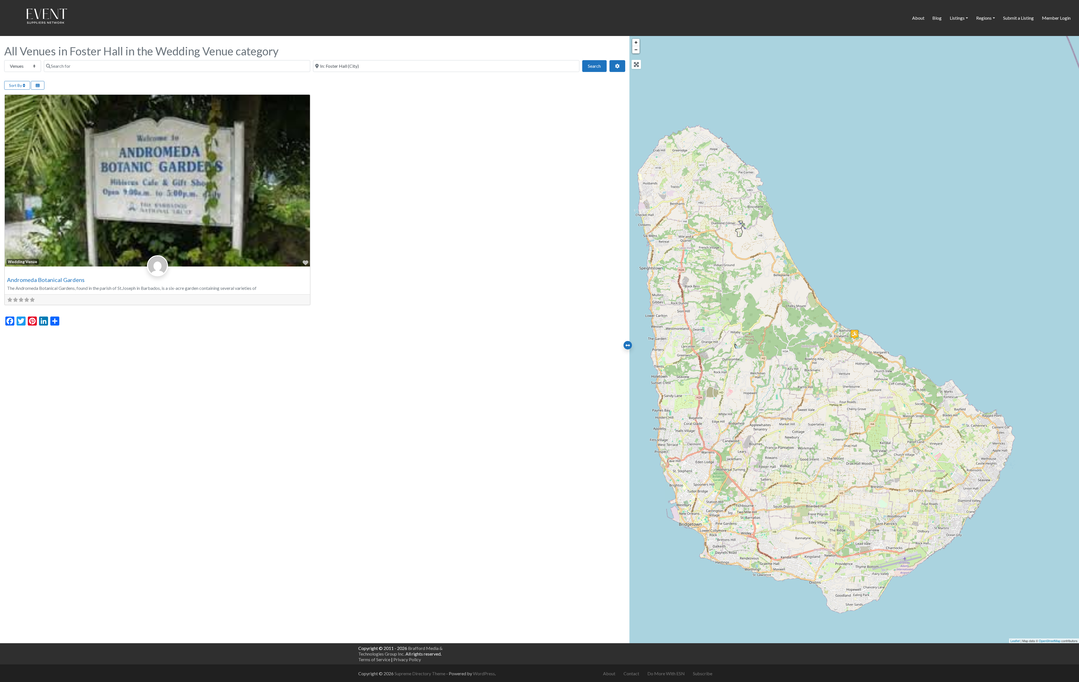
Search (597, 66)
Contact (631, 673)
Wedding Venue (22, 261)
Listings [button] (957, 18)
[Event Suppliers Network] (46, 17)
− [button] (636, 50)
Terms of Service (374, 659)
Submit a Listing (1018, 18)
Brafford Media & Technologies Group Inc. (400, 650)
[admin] (157, 271)
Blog (937, 18)
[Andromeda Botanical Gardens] (854, 334)
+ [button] (636, 42)
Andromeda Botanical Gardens (46, 279)
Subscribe (702, 673)
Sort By (16, 85)
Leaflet (1015, 640)
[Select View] (37, 85)
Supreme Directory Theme (420, 673)
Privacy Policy (407, 659)
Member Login (1056, 18)
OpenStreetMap (1049, 640)
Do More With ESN (666, 673)
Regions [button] (984, 18)
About (918, 18)
